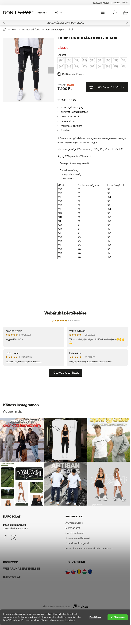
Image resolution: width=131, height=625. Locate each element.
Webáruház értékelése (65, 313)
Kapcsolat (11, 577)
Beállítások (95, 617)
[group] (28, 70)
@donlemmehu (12, 411)
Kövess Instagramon (21, 405)
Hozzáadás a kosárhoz (110, 87)
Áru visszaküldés (74, 522)
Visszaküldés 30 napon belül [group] (65, 22)
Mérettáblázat (73, 527)
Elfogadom (119, 617)
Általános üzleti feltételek (78, 538)
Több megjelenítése (65, 372)
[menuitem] (43, 12)
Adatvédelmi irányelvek (78, 543)
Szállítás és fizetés (75, 532)
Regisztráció (120, 2)
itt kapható (70, 620)
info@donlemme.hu (14, 524)
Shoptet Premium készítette (57, 606)
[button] (4, 22)
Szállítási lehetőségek (73, 74)
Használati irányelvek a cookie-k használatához (89, 548)
